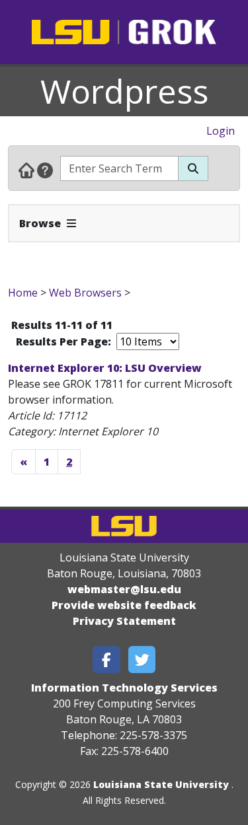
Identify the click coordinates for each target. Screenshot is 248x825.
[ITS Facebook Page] (106, 659)
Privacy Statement (124, 621)
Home (23, 292)
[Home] (26, 169)
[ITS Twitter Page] (142, 659)
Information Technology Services (124, 687)
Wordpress (124, 91)
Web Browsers (85, 292)
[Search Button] (193, 168)
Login (220, 131)
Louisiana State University (161, 784)
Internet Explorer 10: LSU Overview (105, 368)
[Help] (45, 169)
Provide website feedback (124, 605)
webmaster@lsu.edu (124, 589)
